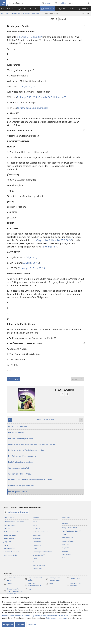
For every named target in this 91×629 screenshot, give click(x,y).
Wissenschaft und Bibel (11, 552)
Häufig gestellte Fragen (69, 528)
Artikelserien (37, 535)
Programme (37, 545)
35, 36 (41, 268)
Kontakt (64, 534)
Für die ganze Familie (17, 491)
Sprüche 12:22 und (26, 107)
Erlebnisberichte (67, 554)
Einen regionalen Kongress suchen (53, 579)
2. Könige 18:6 (50, 246)
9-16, (33, 36)
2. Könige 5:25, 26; (26, 97)
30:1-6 (68, 240)
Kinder (6, 545)
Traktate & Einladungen (40, 532)
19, (36, 268)
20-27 (39, 36)
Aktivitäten (65, 551)
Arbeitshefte (37, 542)
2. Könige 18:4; (40, 240)
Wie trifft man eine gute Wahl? (21, 438)
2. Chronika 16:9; (44, 97)
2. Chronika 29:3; (56, 240)
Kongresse (65, 548)
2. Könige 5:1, (23, 36)
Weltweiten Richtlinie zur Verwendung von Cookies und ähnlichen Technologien (35, 615)
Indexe (35, 548)
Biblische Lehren (9, 517)
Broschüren (36, 528)
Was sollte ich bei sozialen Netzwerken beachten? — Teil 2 (32, 444)
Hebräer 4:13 (59, 97)
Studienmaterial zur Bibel (12, 532)
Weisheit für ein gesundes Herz (21, 485)
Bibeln (35, 522)
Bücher (35, 525)
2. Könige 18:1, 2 (30, 257)
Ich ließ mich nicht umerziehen (21, 462)
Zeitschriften (16, 13)
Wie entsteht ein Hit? (17, 432)
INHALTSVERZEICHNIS (45, 419)
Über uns (65, 523)
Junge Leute (8, 542)
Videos (35, 558)
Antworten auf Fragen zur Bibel (14, 522)
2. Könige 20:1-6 (31, 262)
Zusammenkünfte (67, 541)
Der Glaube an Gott (10, 548)
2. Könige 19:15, (27, 268)
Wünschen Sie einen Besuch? (71, 531)
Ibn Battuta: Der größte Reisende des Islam (26, 450)
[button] (27, 8)
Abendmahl (65, 544)
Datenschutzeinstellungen (57, 618)
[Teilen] (83, 13)
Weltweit (64, 558)
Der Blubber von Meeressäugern (22, 456)
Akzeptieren (8, 624)
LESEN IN (53, 19)
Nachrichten (66, 517)
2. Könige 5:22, (24, 86)
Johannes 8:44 (43, 107)
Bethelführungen (67, 538)
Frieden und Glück (10, 535)
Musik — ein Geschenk (17, 426)
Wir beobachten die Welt (18, 468)
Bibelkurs (7, 528)
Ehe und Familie (9, 538)
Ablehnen (20, 624)
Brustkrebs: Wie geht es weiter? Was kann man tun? (30, 480)
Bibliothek (4, 13)
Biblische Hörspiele (39, 565)
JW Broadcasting (39, 555)
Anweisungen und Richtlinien (42, 552)
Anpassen (32, 624)
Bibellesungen (37, 568)
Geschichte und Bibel (10, 555)
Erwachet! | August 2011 (31, 13)
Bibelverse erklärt (9, 525)
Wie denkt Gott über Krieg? (19, 474)
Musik (35, 562)
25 (33, 86)
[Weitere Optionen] (88, 13)
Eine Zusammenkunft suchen (33, 579)
